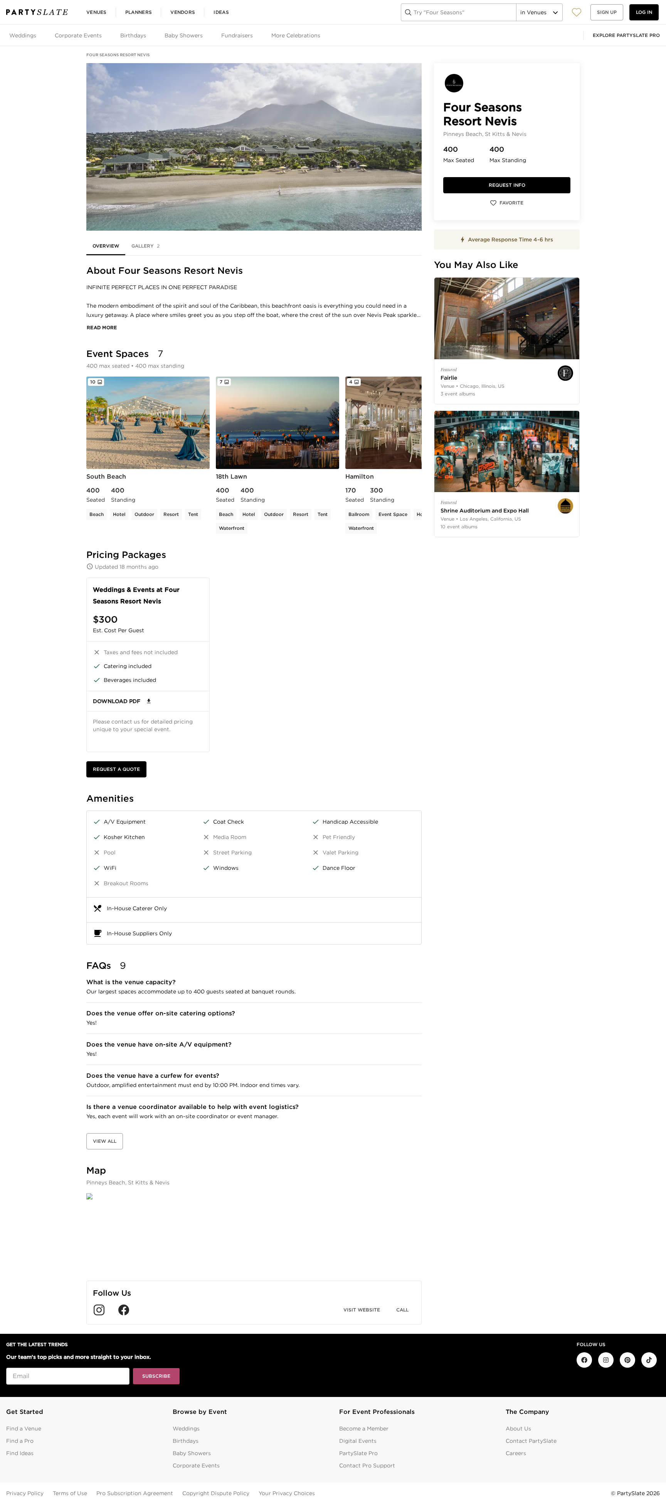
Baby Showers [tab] (184, 35)
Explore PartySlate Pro (626, 35)
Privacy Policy (25, 1493)
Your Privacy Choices (287, 1493)
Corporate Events (196, 1465)
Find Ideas (20, 1453)
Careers (516, 1453)
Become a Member (363, 1428)
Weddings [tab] (22, 35)
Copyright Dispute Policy (215, 1493)
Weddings (186, 1428)
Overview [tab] (105, 246)
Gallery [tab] (145, 246)
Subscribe (156, 1376)
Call (402, 1310)
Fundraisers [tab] (237, 35)
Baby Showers (192, 1453)
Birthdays (185, 1441)
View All (104, 1141)
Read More (102, 327)
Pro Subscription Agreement (134, 1493)
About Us (518, 1428)
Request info (507, 185)
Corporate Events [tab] (78, 35)
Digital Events (358, 1441)
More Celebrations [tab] (295, 35)
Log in (644, 12)
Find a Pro (20, 1441)
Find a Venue (23, 1428)
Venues (96, 12)
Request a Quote (116, 769)
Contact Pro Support (367, 1465)
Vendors (182, 12)
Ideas (221, 12)
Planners (138, 12)
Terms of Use (70, 1493)
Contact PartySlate (531, 1441)
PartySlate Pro (358, 1453)
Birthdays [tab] (133, 35)
